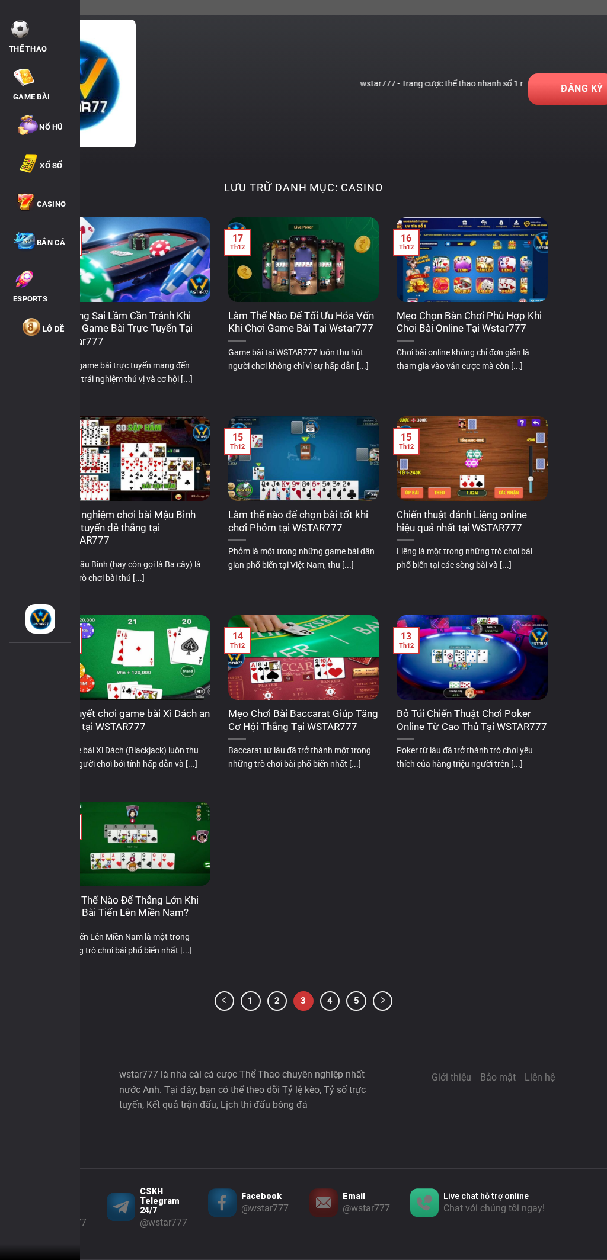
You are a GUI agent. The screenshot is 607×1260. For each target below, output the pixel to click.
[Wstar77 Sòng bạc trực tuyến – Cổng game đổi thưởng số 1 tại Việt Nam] (40, 619)
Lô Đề (53, 328)
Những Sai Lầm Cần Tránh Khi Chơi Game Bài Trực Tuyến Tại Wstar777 (126, 328)
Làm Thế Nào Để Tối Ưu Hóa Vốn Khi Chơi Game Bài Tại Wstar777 (301, 322)
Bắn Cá (51, 242)
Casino (51, 204)
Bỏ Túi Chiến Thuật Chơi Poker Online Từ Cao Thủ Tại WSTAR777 (472, 720)
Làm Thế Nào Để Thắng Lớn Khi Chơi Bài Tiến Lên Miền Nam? (129, 907)
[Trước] (225, 1001)
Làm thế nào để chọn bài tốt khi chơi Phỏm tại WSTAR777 (298, 521)
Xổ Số (51, 165)
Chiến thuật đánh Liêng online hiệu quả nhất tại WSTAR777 (462, 521)
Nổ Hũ (51, 127)
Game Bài (31, 96)
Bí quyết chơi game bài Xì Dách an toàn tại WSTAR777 (134, 720)
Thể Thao (28, 48)
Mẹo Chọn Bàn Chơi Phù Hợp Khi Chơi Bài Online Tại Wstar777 (469, 322)
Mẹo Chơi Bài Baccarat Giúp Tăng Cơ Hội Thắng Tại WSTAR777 (303, 720)
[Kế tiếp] (383, 1001)
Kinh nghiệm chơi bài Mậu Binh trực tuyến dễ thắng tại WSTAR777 (127, 527)
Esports (30, 298)
